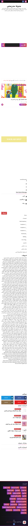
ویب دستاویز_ (24, 245)
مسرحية (16, 344)
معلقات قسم (14, 345)
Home (25, 215)
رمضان (2, 320)
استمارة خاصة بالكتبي (22, 259)
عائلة (18, 327)
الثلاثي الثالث (4, 271)
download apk (13, 355)
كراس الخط (15, 340)
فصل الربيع (18, 333)
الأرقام (10, 260)
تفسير (7, 308)
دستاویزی (25, 242)
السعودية (25, 279)
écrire (9, 355)
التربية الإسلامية (8, 264)
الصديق (16, 286)
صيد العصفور (12, 325)
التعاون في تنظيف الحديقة (19, 267)
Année (10, 351)
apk (7, 351)
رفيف (5, 320)
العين (20, 290)
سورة (7, 322)
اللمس (7, 293)
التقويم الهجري (11, 270)
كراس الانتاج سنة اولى (22, 340)
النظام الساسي (6, 299)
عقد (16, 327)
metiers (25, 359)
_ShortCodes (24, 233)
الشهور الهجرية (20, 285)
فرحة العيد (22, 333)
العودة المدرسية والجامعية (10, 289)
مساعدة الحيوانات (21, 344)
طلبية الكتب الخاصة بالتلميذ (14, 326)
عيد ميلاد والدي (8, 331)
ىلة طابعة (13, 351)
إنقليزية (20, 303)
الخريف (17, 277)
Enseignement (24, 356)
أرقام (8, 257)
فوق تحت (8, 334)
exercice (14, 356)
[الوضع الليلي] (24, 522)
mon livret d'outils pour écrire (17, 359)
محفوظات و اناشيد (23, 342)
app (6, 351)
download (19, 355)
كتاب (4, 337)
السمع (8, 279)
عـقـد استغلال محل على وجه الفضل (13, 424)
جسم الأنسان (24, 316)
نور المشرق (20, 348)
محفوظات (5, 341)
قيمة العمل (7, 337)
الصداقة (22, 286)
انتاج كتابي (25, 301)
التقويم (22, 270)
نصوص (10, 347)
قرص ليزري (3, 334)
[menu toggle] (26, 1)
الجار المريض (19, 273)
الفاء (18, 290)
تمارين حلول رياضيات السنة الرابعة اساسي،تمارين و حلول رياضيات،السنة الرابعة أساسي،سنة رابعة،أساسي (14, 311)
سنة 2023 (14, 322)
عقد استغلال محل (7, 327)
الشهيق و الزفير (12, 285)
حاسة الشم (19, 318)
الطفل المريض (24, 288)
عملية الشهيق (10, 330)
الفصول (9, 290)
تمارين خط (11, 312)
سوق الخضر (20, 323)
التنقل (18, 271)
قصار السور (22, 336)
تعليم (10, 308)
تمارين (7, 310)
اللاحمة (22, 293)
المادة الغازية (13, 294)
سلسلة (17, 322)
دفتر (3, 319)
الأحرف (22, 260)
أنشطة (3, 301)
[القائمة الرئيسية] (3, 45)
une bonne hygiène (21, 363)
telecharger (9, 362)
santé (14, 360)
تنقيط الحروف (8, 315)
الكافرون (13, 292)
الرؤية (3, 277)
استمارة (5, 257)
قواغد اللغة (12, 337)
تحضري (5, 305)
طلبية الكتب (22, 326)
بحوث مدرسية (18, 304)
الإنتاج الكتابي (16, 263)
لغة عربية (21, 341)
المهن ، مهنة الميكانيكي (19, 299)
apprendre (20, 352)
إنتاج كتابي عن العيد (8, 301)
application (24, 352)
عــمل (19, 330)
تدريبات (22, 308)
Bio (16, 352)
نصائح (13, 347)
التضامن (3, 264)
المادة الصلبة (19, 294)
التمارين (6, 270)
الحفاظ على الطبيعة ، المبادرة (17, 275)
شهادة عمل (4, 323)
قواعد (4, 336)
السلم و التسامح (13, 279)
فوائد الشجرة (14, 334)
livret (5, 357)
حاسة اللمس (14, 318)
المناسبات (8, 296)
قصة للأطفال (7, 336)
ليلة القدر (9, 341)
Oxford (9, 359)
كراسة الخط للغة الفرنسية (15, 437)
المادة (5, 293)
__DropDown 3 (24, 230)
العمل (23, 289)
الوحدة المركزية (21, 300)
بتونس (2, 303)
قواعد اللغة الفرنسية (18, 337)
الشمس (25, 285)
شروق (14, 323)
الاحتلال (25, 260)
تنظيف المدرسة (16, 315)
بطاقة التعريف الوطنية (16, 305)
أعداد (12, 259)
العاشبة (7, 288)
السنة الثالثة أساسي (20, 282)
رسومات (8, 320)
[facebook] (23, 1)
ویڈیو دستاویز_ (24, 248)
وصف (13, 348)
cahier (25, 353)
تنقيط (12, 315)
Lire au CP (10, 357)
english (6, 355)
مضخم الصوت (11, 344)
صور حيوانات (18, 325)
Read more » (23, 104)
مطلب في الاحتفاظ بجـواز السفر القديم (12, 410)
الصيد (8, 286)
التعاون (18, 266)
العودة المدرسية (19, 289)
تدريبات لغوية (18, 308)
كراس (4, 338)
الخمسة (14, 277)
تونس (4, 315)
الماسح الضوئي (8, 294)
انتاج (3, 300)
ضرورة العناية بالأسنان (6, 325)
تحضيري (25, 307)
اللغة (20, 293)
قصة (16, 336)
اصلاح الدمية (15, 259)
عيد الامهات (22, 331)
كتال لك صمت (22, 338)
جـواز (16, 316)
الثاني (10, 271)
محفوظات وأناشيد (16, 342)
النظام (10, 299)
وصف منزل (13, 349)
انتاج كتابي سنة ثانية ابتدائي (17, 301)
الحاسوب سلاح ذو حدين (8, 273)
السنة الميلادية (9, 283)
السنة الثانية (14, 282)
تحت (8, 305)
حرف (6, 318)
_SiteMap (25, 236)
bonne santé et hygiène (11, 352)
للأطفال (17, 341)
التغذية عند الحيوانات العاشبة (16, 268)
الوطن (17, 300)
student (19, 362)
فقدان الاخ (6, 333)
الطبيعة (3, 286)
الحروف (25, 274)
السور (5, 283)
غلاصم (25, 333)
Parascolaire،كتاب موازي (22, 360)
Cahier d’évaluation (20, 353)
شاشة (17, 323)
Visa (16, 363)
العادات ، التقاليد (12, 288)
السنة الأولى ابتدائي (15, 281)
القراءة (6, 290)
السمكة (5, 279)
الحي (26, 277)
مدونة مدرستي (9, 342)
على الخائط (13, 329)
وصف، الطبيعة (7, 349)
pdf (15, 360)
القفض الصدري (18, 292)
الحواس (10, 275)
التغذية (12, 267)
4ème (23, 257)
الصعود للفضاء (12, 286)
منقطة (6, 345)
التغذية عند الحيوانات (21, 501)
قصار (26, 336)
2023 (26, 257)
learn (4, 356)
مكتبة (8, 345)
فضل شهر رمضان (11, 333)
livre (6, 357)
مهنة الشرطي (21, 347)
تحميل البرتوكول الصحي (16, 307)
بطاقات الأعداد (9, 304)
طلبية (26, 326)
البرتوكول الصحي (20, 264)
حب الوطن (10, 318)
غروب (4, 331)
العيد (22, 290)
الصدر (19, 286)
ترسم (15, 308)
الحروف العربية (14, 274)
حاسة (4, 316)
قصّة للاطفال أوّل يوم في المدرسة (19, 99)
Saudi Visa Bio (24, 362)
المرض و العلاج (13, 296)
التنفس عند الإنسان (23, 271)
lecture (25, 357)
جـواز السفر (12, 316)
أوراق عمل (14, 303)
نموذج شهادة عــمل (17, 417)
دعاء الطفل (6, 319)
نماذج (8, 347)
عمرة (22, 330)
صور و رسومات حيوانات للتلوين (14, 430)
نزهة (17, 347)
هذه (15, 348)
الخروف (20, 277)
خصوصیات (25, 218)
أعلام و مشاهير (8, 259)
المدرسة (17, 296)
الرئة (5, 277)
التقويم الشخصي (18, 270)
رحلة (16, 320)
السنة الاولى (22, 281)
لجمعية (6, 340)
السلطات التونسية (19, 279)
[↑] (14, 520)
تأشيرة (10, 305)
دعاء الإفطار (11, 319)
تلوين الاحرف (17, 310)
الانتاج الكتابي (10, 263)
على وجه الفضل (7, 329)
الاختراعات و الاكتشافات (16, 260)
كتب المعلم (12, 338)
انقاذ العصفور (24, 303)
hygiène (7, 356)
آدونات (15, 257)
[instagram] (14, 145)
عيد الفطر (13, 331)
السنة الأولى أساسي (8, 281)
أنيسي (17, 303)
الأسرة (4, 260)
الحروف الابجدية (20, 274)
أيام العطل (6, 303)
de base (22, 355)
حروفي (18, 319)
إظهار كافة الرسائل (7, 80)
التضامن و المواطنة (23, 266)
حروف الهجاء (22, 319)
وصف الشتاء (9, 348)
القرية (25, 292)
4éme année (19, 257)
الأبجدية (3, 259)
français (10, 356)
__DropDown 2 (24, 227)
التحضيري (13, 264)
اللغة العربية (16, 293)
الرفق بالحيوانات (18, 278)
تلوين (5, 308)
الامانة (20, 263)
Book (5, 352)
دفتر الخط (25, 320)
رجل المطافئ (20, 320)
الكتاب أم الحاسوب (7, 292)
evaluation (18, 356)
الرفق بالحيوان (24, 278)
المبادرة (3, 294)
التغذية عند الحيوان (7, 267)
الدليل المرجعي (10, 277)
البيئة (16, 264)
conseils (14, 353)
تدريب (25, 308)
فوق (11, 334)
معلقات (19, 345)
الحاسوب (14, 273)
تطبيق (12, 308)
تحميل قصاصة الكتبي (7, 307)
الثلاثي (8, 271)
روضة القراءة (21, 322)
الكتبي (2, 292)
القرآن (4, 290)
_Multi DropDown (23, 221)
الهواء (26, 300)
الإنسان (6, 263)
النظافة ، (13, 299)
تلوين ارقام (22, 310)
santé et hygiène (9, 360)
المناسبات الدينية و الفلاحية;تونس (8, 297)
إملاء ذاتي (6, 300)
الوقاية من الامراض (11, 300)
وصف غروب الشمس (19, 349)
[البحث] (2, 1)
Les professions (15, 357)
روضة (25, 322)
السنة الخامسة (9, 282)
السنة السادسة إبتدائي (16, 283)
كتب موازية (8, 338)
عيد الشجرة (17, 331)
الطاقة (6, 286)
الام (22, 263)
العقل (26, 289)
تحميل (22, 307)
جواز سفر (8, 316)
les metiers (21, 357)
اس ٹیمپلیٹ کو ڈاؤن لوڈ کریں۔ (21, 252)
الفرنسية (13, 290)
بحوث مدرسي (24, 304)
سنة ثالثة (10, 322)
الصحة (7, 285)
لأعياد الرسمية (10, 340)
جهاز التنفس (19, 316)
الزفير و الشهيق (5, 278)
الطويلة (19, 288)
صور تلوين (23, 325)
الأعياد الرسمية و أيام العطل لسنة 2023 (19, 262)
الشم (3, 283)
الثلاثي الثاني (24, 273)
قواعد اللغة (24, 337)
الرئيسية (22, 45)
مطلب (7, 344)
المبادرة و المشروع (23, 296)
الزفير (9, 278)
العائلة (16, 288)
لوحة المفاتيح (13, 341)
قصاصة (18, 336)
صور (26, 325)
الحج (3, 273)
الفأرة (16, 290)
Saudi (4, 360)
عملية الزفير (15, 330)
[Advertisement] (14, 27)
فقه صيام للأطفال (20, 334)
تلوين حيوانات (11, 310)
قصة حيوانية (12, 336)
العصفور (4, 288)
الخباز (23, 277)
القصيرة (22, 292)
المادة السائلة (24, 294)
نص (15, 347)
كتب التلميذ (17, 338)
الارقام (7, 260)
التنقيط (15, 271)
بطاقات (14, 304)
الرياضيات (12, 278)
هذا (16, 348)
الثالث (13, 271)
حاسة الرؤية (24, 318)
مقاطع (11, 345)
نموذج (6, 347)
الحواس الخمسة (5, 275)
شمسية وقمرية (10, 323)
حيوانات (14, 319)
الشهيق (16, 285)
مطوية (22, 345)
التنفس (4, 270)
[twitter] (14, 144)
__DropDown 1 (24, 224)
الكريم (25, 293)
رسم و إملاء (12, 320)
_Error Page (24, 239)
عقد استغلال (13, 327)
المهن (26, 299)
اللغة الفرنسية (11, 293)
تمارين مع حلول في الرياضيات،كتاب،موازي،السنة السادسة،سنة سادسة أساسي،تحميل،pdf (14, 314)
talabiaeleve (14, 362)
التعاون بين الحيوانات (12, 266)
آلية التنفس (11, 257)
